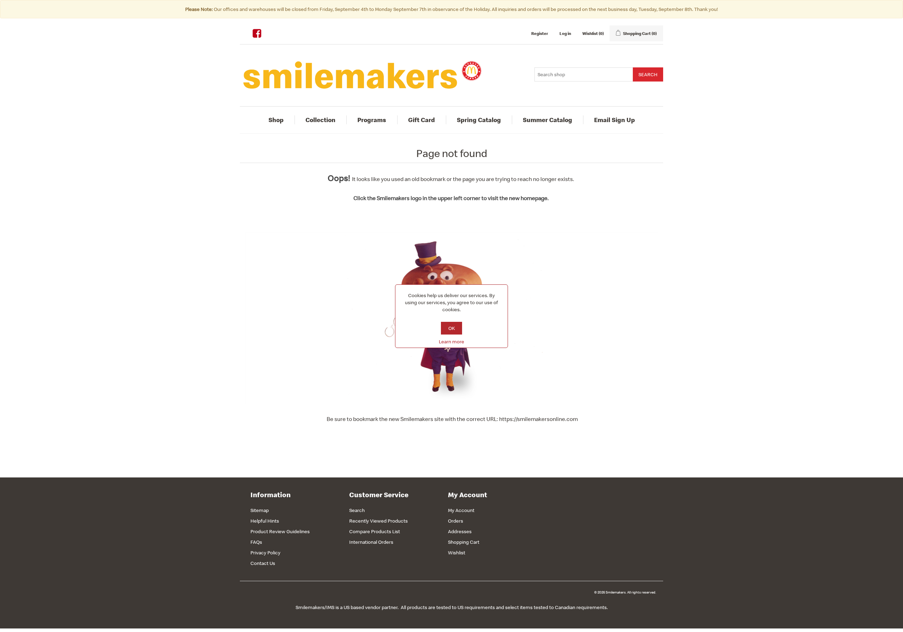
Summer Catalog (547, 120)
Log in (565, 33)
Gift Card (421, 120)
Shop (276, 120)
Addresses (460, 531)
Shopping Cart (463, 542)
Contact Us (262, 563)
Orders (455, 521)
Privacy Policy (265, 552)
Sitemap (259, 510)
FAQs (256, 542)
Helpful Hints (264, 521)
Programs (371, 120)
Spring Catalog (479, 120)
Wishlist (456, 552)
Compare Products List (374, 531)
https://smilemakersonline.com (538, 418)
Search (357, 510)
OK (451, 328)
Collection (320, 120)
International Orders (371, 542)
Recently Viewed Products (378, 521)
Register (539, 33)
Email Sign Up (614, 120)
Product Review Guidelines (280, 531)
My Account (461, 510)
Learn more (451, 341)
